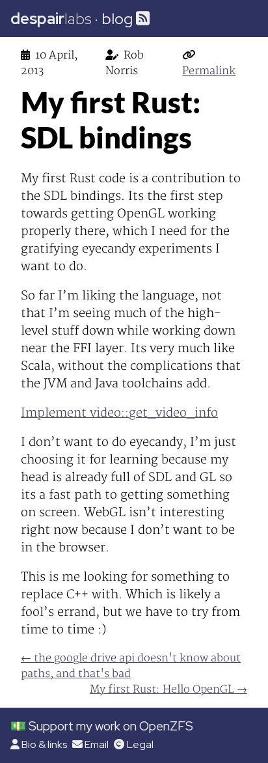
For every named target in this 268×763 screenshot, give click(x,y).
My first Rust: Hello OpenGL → (168, 689)
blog (117, 18)
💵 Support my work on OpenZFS (101, 725)
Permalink (208, 70)
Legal (140, 744)
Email (97, 744)
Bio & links (44, 744)
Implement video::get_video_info (119, 413)
